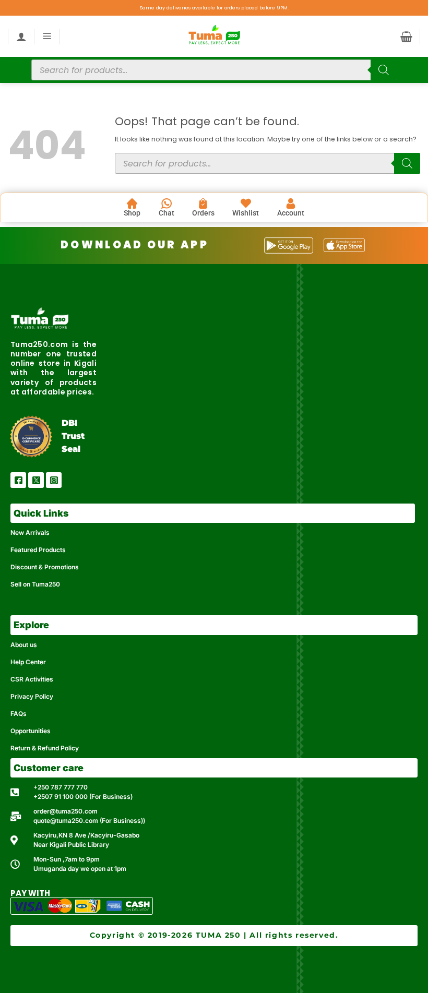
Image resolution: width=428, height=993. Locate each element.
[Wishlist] (246, 203)
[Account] (291, 203)
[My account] (21, 36)
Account (290, 213)
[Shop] (132, 203)
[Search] (384, 69)
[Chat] (166, 203)
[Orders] (203, 203)
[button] (47, 36)
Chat (166, 213)
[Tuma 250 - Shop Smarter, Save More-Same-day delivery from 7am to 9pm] (214, 36)
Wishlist (245, 213)
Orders (203, 213)
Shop (132, 213)
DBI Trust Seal (73, 436)
